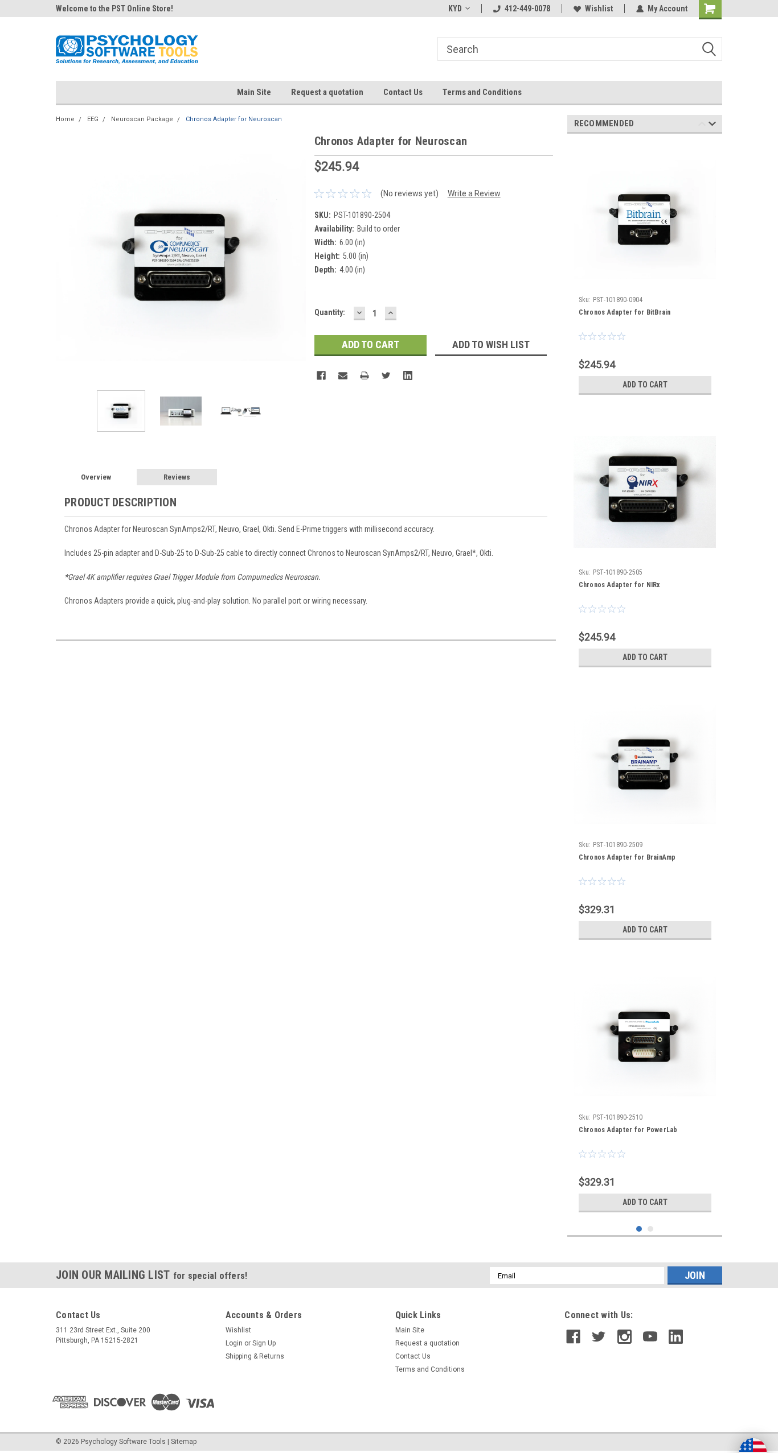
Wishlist (599, 8)
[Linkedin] (407, 375)
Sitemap (183, 1442)
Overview (96, 477)
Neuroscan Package (142, 119)
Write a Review (474, 193)
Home (65, 119)
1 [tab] (639, 1229)
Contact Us (403, 92)
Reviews (176, 477)
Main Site (254, 92)
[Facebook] (321, 375)
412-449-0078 (527, 8)
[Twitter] (386, 375)
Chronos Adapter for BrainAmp (627, 857)
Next (294, 257)
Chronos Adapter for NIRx (619, 585)
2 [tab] (651, 1229)
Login (234, 1343)
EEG (93, 119)
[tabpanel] (645, 271)
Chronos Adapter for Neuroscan (234, 119)
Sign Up (264, 1343)
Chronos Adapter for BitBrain (625, 312)
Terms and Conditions (482, 92)
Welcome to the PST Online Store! (114, 8)
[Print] (364, 375)
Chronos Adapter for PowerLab (628, 1130)
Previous (67, 257)
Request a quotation (327, 92)
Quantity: (329, 312)
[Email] (342, 375)
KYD (455, 8)
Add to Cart (645, 384)
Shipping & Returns (255, 1356)
